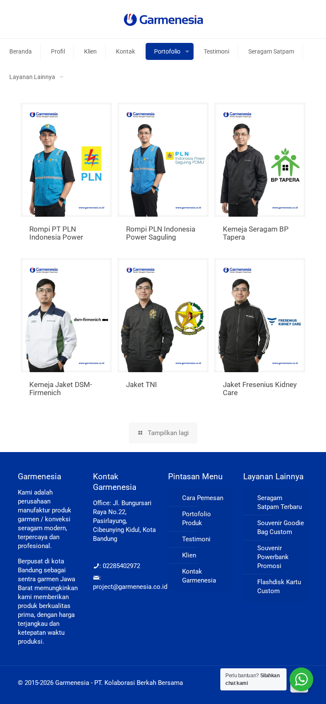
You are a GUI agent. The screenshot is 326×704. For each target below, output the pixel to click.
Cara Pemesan (202, 498)
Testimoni (196, 539)
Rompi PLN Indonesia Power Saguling (160, 233)
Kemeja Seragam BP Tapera (256, 233)
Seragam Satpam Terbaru (279, 502)
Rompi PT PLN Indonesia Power (56, 233)
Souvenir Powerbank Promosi (273, 557)
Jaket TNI (141, 384)
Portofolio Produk (196, 518)
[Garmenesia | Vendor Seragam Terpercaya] (163, 19)
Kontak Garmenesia (199, 576)
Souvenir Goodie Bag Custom (280, 527)
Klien (189, 555)
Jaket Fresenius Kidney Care (260, 388)
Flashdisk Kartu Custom (279, 586)
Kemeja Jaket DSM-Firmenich (60, 388)
